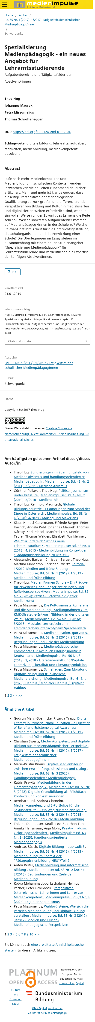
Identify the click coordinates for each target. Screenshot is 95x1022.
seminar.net (55, 1008)
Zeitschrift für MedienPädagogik (47, 1012)
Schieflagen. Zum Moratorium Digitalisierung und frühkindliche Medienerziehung (52, 674)
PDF (14, 272)
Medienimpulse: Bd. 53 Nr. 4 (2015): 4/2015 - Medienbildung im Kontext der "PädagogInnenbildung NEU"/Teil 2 (52, 550)
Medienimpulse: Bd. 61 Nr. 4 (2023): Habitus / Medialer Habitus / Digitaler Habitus (51, 683)
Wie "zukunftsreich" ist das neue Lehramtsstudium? (39, 543)
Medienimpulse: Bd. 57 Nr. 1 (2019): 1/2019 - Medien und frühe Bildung (48, 575)
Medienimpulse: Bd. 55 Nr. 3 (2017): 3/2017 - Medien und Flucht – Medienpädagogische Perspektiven (51, 920)
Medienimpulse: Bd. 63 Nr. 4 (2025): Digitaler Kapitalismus (52, 899)
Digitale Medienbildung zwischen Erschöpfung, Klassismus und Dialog (50, 766)
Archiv (23, 15)
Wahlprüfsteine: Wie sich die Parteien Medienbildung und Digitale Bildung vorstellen (51, 911)
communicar (66, 983)
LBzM (15, 1003)
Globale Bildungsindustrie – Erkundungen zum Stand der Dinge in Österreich (52, 509)
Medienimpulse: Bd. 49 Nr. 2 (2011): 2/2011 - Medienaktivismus (51, 483)
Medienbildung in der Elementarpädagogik (42, 784)
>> (20, 695)
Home (9, 15)
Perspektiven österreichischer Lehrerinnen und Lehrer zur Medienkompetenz (48, 892)
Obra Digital (39, 1008)
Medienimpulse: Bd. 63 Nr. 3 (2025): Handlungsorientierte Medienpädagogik (45, 775)
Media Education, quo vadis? (66, 633)
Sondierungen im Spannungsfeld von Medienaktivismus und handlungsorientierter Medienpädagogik (51, 477)
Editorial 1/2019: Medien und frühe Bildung (49, 566)
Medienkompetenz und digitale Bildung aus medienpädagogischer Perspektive (52, 743)
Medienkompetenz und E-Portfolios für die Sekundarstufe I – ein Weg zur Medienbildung (50, 807)
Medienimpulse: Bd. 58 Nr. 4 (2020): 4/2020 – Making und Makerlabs (51, 515)
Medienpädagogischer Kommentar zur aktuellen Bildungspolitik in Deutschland (47, 651)
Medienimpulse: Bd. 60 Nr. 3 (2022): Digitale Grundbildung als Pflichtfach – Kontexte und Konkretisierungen (52, 791)
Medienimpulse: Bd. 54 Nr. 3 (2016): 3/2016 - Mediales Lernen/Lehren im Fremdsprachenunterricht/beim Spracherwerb (50, 623)
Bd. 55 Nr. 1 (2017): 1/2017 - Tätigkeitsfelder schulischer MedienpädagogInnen (42, 22)
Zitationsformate (19, 341)
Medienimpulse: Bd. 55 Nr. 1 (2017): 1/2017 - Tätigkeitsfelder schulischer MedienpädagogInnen (48, 755)
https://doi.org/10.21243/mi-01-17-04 (42, 132)
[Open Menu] (4, 4)
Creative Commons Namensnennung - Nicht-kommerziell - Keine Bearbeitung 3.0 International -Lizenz (47, 434)
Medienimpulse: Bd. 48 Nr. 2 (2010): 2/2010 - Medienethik (49, 497)
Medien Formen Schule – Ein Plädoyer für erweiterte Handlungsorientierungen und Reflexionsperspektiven (51, 587)
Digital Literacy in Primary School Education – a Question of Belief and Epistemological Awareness (52, 723)
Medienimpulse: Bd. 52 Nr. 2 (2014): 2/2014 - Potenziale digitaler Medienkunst (51, 596)
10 (31, 934)
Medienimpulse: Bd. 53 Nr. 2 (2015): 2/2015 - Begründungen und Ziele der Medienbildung (49, 639)
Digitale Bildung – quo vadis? (62, 846)
